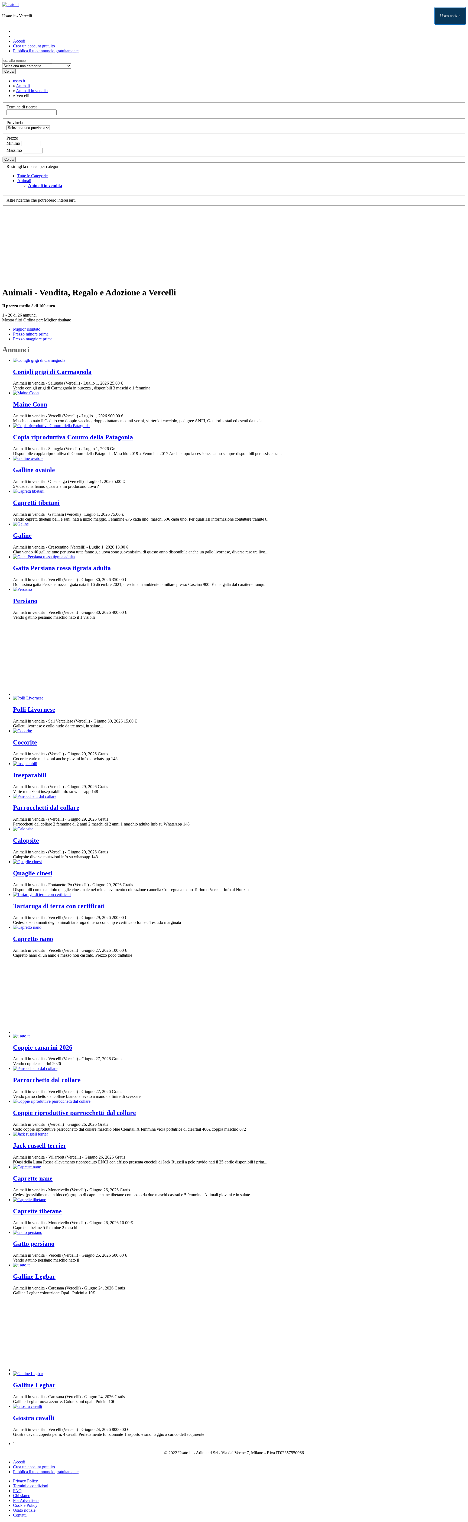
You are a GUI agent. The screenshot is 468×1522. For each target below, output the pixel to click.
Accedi (19, 41)
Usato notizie (450, 16)
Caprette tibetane (37, 1211)
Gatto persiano (33, 1243)
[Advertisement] (164, 244)
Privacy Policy (25, 1481)
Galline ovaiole (34, 469)
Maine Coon (30, 404)
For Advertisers (26, 1500)
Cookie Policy (25, 1505)
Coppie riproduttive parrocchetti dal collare (74, 1112)
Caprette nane (33, 1178)
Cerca (9, 71)
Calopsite (26, 840)
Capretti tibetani (36, 502)
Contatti (20, 1515)
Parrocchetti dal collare (46, 807)
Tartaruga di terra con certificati (59, 906)
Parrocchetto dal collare (47, 1080)
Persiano (25, 600)
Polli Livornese (34, 709)
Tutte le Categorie (32, 175)
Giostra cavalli (33, 1417)
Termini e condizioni (30, 1486)
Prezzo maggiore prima (33, 339)
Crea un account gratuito (34, 46)
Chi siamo (21, 1495)
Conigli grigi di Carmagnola (52, 371)
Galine (22, 535)
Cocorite (25, 742)
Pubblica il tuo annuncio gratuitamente (46, 51)
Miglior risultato (57, 320)
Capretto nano (33, 938)
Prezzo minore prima (30, 334)
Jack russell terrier (39, 1145)
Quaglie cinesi (32, 873)
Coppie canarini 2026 (42, 1047)
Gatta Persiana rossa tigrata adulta (62, 568)
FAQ (17, 1490)
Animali (24, 180)
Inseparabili (30, 775)
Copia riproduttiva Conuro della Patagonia (73, 437)
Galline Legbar (34, 1276)
